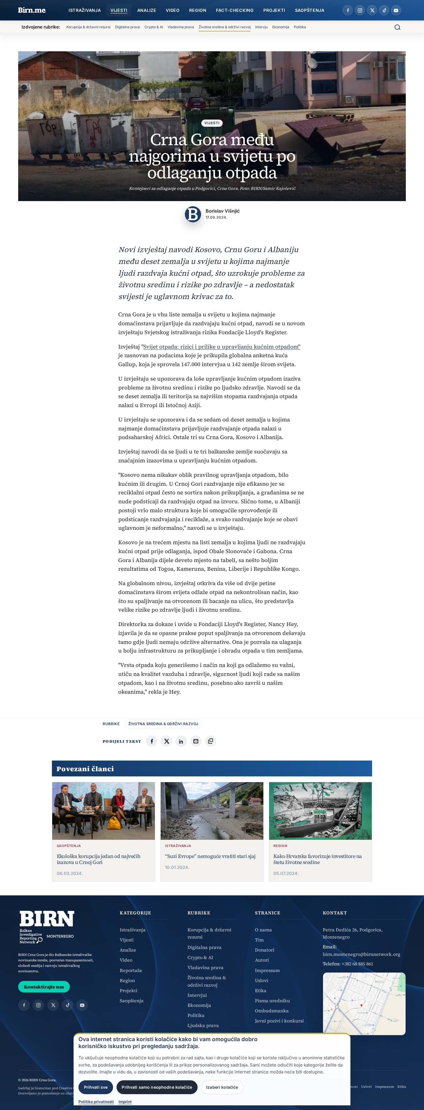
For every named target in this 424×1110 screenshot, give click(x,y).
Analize (146, 10)
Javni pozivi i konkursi (279, 1021)
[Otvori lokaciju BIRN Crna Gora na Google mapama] (364, 1004)
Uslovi (261, 980)
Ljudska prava (203, 1025)
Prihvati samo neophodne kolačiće (157, 1087)
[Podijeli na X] (166, 741)
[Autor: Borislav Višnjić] (193, 214)
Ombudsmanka (272, 1010)
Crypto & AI (154, 27)
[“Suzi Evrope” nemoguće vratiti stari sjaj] (212, 811)
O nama (263, 929)
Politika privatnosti (96, 1102)
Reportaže (131, 970)
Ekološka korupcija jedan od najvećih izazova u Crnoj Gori (98, 859)
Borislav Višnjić (223, 211)
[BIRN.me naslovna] (32, 10)
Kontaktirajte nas (44, 987)
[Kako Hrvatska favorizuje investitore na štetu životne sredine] (320, 811)
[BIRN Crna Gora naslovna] (47, 927)
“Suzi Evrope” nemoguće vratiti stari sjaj (210, 856)
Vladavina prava (181, 27)
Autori (262, 960)
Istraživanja (85, 10)
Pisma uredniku (272, 1000)
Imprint (125, 1102)
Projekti (274, 10)
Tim (259, 940)
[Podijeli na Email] (196, 741)
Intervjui (197, 995)
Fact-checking (235, 10)
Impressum (267, 970)
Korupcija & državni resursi (88, 27)
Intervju (261, 27)
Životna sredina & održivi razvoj (225, 27)
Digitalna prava (127, 27)
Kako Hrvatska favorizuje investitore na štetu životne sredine (317, 859)
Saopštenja (309, 10)
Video (173, 10)
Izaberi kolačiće (222, 1087)
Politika (300, 27)
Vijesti (118, 10)
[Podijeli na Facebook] (151, 741)
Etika (261, 990)
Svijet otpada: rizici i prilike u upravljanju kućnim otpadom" (221, 346)
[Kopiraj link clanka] (210, 741)
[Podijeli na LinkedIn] (181, 741)
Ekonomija (280, 27)
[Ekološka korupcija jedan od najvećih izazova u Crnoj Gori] (103, 811)
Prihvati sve (96, 1087)
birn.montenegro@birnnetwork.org (361, 954)
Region (197, 10)
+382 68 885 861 (357, 963)
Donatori (264, 950)
